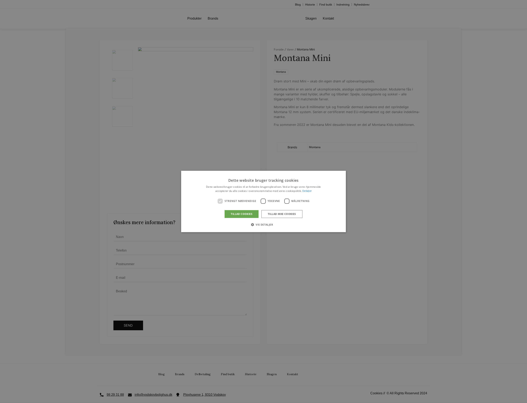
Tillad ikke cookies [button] (282, 214)
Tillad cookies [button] (241, 214)
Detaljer (307, 191)
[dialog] (263, 201)
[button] (263, 224)
